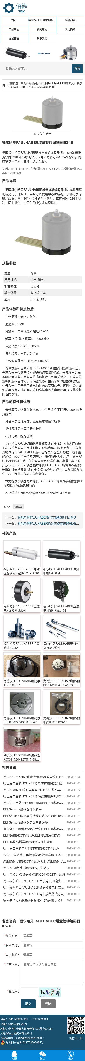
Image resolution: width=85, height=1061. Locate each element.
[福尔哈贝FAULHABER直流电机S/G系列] (61, 553)
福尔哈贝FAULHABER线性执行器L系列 (61, 646)
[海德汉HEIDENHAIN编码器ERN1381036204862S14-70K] (61, 665)
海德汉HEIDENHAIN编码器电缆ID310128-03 (61, 720)
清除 (48, 1003)
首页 (14, 20)
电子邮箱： (12, 955)
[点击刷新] (50, 992)
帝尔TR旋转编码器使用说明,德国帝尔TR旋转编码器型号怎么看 (35, 855)
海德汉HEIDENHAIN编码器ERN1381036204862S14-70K (61, 683)
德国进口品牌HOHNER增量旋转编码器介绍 (32, 783)
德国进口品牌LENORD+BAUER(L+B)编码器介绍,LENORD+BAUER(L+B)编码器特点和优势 (35, 803)
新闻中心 (42, 29)
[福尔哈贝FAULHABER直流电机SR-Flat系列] (22, 591)
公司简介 (70, 29)
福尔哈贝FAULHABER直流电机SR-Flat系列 (47, 517)
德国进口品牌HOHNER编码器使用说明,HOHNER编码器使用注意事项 (35, 796)
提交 (28, 1003)
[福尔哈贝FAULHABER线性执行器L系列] (61, 628)
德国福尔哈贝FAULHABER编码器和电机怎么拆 (35, 887)
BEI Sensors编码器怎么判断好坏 (25, 822)
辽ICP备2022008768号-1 (30, 1038)
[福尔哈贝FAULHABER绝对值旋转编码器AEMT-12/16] (22, 553)
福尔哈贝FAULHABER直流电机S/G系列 (61, 571)
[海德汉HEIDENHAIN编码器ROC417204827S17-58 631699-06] (22, 740)
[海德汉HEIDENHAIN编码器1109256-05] (22, 665)
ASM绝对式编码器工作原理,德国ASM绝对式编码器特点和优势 (35, 861)
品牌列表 (70, 20)
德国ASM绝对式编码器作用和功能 (26, 868)
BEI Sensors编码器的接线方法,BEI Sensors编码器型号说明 (35, 816)
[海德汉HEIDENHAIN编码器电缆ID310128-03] (61, 702)
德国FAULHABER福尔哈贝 (42, 20)
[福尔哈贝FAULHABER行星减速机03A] (22, 628)
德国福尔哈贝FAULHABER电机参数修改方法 (33, 894)
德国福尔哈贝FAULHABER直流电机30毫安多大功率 (35, 881)
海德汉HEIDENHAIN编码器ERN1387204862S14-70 (21, 720)
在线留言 (14, 38)
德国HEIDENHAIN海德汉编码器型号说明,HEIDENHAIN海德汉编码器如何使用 (35, 776)
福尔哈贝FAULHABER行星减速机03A (21, 646)
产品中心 (14, 29)
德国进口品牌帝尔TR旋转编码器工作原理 (31, 848)
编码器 (59, 189)
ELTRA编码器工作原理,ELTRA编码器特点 (31, 835)
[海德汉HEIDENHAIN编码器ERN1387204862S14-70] (22, 702)
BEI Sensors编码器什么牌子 (22, 809)
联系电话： (12, 945)
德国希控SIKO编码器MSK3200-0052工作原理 (34, 874)
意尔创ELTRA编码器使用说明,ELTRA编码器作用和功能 (35, 829)
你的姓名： (12, 935)
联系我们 (42, 38)
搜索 (77, 68)
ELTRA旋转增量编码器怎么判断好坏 (28, 842)
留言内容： (12, 964)
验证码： (14, 991)
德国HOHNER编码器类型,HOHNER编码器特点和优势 (35, 790)
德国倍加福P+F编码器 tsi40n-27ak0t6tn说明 (33, 900)
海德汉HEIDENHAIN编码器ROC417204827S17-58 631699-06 (21, 757)
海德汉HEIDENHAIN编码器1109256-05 (21, 683)
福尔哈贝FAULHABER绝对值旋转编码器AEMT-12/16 (21, 571)
